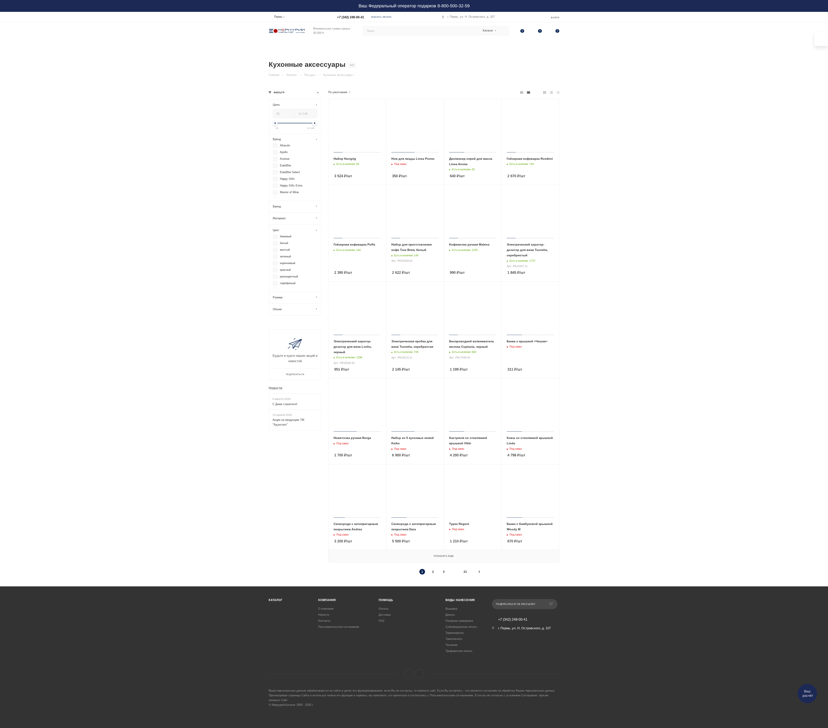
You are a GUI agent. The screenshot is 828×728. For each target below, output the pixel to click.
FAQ (381, 620)
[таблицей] (558, 92)
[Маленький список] (522, 92)
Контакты (324, 620)
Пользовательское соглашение (338, 626)
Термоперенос (454, 632)
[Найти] (503, 30)
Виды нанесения (460, 600)
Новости (275, 388)
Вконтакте (408, 673)
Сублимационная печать (461, 626)
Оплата (383, 608)
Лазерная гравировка (459, 620)
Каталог (275, 600)
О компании (326, 608)
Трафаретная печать (458, 651)
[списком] (551, 92)
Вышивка (451, 608)
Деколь (450, 614)
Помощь (386, 600)
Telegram (419, 673)
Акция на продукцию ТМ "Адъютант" (288, 422)
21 (465, 571)
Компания (327, 600)
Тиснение (451, 645)
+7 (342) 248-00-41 (350, 17)
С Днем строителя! (285, 404)
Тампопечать (453, 638)
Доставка (385, 614)
